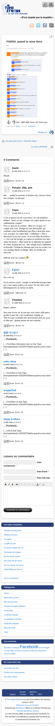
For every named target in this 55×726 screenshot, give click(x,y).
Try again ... (8, 539)
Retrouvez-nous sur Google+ (27, 705)
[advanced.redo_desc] (25, 484)
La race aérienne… (40, 146)
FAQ (31, 694)
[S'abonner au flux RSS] (31, 26)
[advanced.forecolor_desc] (37, 484)
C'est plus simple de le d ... (14, 548)
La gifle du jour (10, 543)
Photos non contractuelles (14, 672)
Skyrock (7, 654)
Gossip (6, 651)
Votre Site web (43, 478)
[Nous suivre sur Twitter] (38, 26)
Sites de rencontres (38, 651)
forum (41, 647)
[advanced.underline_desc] (12, 484)
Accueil (23, 692)
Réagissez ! (43, 132)
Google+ (46, 648)
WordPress (20, 708)
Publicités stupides (11, 623)
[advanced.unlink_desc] (32, 484)
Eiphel (15, 270)
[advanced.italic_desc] (9, 484)
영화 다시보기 (11, 332)
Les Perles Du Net (11, 668)
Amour (18, 126)
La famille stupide (11, 615)
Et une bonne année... (13, 556)
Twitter (13, 654)
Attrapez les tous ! (11, 535)
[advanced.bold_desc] (5, 484)
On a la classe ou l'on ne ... (14, 565)
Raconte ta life (9, 628)
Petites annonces (16, 651)
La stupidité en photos (13, 619)
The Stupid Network (14, 699)
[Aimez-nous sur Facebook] (45, 26)
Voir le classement (11, 578)
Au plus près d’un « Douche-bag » (21, 141)
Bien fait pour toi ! (11, 602)
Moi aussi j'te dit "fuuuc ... (14, 561)
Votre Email (42, 471)
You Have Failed (10, 677)
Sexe (6, 632)
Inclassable (8, 610)
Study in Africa (12, 419)
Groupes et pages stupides (14, 606)
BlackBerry (8, 647)
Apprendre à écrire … (12, 598)
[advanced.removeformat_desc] (43, 484)
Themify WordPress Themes (28, 711)
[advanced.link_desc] (29, 484)
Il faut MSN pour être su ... (14, 569)
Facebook (31, 126)
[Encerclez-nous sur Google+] (51, 26)
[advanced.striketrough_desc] (17, 484)
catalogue (15, 647)
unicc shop (10, 361)
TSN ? (40, 694)
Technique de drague (12, 552)
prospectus (26, 651)
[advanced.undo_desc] (21, 484)
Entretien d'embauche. (13, 530)
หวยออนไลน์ (10, 390)
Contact (23, 694)
